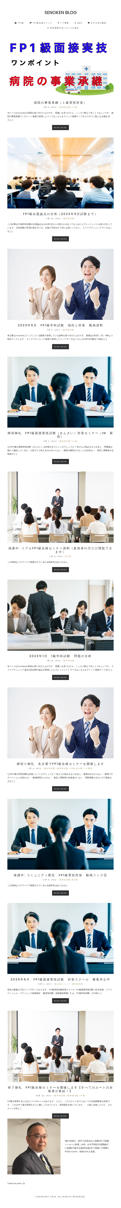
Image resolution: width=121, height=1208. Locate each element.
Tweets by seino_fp (16, 1183)
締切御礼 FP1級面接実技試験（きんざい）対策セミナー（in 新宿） (60, 435)
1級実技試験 (65, 107)
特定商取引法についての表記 (64, 28)
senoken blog (60, 12)
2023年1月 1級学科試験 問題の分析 (60, 656)
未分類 (68, 556)
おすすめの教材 (98, 23)
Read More (60, 127)
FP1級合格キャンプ (42, 23)
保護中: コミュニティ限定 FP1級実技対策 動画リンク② (60, 875)
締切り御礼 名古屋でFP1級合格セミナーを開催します (60, 764)
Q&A (79, 23)
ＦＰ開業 (64, 23)
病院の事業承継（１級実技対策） (60, 103)
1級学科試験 (69, 218)
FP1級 (20, 23)
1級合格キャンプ (62, 984)
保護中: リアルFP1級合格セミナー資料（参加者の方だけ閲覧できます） (60, 550)
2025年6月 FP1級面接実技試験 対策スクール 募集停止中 (60, 979)
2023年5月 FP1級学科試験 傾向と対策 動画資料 (60, 325)
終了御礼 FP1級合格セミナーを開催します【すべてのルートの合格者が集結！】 (60, 1089)
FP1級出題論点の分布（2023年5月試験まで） (60, 214)
